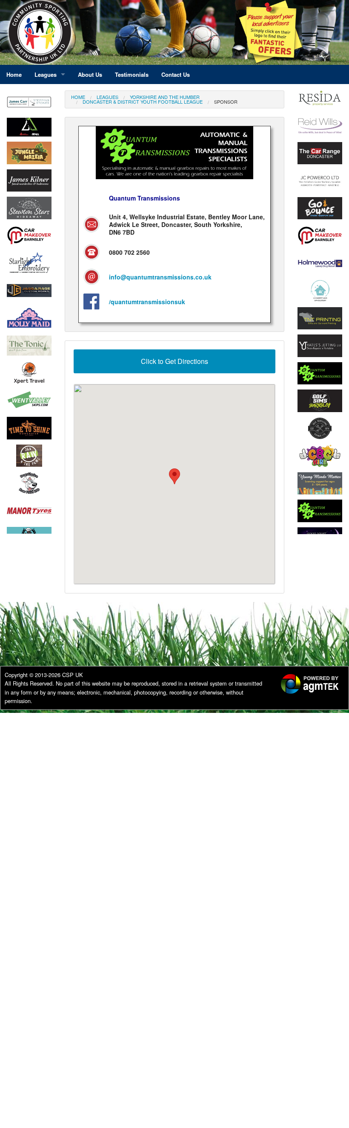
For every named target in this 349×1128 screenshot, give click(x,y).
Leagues (107, 96)
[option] (29, 128)
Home (78, 96)
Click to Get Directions (174, 361)
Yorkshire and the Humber (165, 96)
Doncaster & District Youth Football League (143, 101)
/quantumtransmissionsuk (147, 301)
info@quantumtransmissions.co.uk (160, 277)
